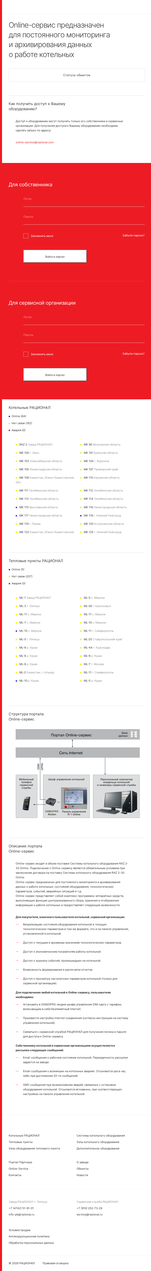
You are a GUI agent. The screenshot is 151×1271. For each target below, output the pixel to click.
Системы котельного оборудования (101, 1135)
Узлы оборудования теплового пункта (34, 1148)
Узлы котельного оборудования (98, 1142)
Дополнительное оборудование (98, 1148)
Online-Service (18, 1168)
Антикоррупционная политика (29, 1236)
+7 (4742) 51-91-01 (21, 1208)
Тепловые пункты (21, 1142)
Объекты (83, 1168)
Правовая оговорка (55, 1263)
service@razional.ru (90, 1214)
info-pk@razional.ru (21, 1214)
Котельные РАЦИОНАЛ (24, 1135)
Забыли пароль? (133, 235)
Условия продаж (20, 1230)
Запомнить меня (42, 236)
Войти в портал (55, 256)
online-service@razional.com (35, 142)
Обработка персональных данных (31, 1243)
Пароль (28, 216)
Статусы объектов (76, 75)
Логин (27, 198)
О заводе (83, 1162)
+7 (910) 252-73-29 (89, 1208)
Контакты (15, 1175)
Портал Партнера (20, 1162)
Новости (82, 1175)
